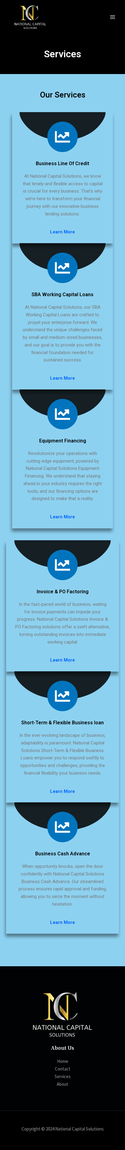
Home (62, 1061)
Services (63, 1076)
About (62, 1084)
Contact (62, 1069)
